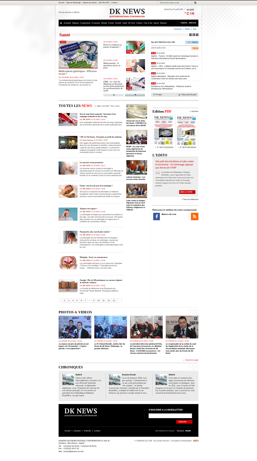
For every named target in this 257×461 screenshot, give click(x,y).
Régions (75, 23)
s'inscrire (182, 422)
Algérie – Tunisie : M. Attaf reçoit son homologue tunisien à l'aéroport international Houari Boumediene (174, 57)
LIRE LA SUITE (186, 192)
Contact (114, 2)
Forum (111, 23)
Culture (139, 23)
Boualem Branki (129, 375)
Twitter (187, 29)
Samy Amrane (88, 140)
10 (98, 301)
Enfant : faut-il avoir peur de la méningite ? (96, 186)
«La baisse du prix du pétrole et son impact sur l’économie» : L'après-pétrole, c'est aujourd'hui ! (74, 346)
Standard (181, 431)
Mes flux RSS (104, 2)
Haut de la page (191, 360)
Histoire (163, 23)
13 (114, 301)
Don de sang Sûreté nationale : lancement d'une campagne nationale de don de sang (98, 115)
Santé (124, 23)
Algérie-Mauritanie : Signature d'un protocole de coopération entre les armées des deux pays (170, 77)
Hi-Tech (131, 23)
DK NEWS (65, 77)
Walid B (79, 375)
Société (118, 23)
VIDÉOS (183, 23)
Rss (194, 29)
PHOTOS (192, 23)
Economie (96, 23)
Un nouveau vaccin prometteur (91, 162)
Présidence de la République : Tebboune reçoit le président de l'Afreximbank (171, 87)
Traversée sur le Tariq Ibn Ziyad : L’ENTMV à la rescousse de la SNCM (136, 123)
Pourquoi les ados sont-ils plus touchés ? (95, 232)
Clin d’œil (148, 23)
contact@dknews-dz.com (73, 451)
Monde (104, 23)
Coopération (85, 23)
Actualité (67, 23)
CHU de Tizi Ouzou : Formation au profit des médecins (101, 137)
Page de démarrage (73, 2)
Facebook (178, 29)
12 (109, 301)
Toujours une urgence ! (88, 209)
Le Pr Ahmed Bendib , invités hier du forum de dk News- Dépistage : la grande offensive (109, 346)
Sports (156, 23)
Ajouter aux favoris (90, 2)
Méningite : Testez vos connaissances (94, 257)
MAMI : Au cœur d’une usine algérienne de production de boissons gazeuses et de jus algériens (136, 151)
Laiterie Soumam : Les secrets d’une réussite (135, 178)
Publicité (87, 431)
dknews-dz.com (168, 214)
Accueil (61, 2)
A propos (77, 431)
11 (104, 301)
